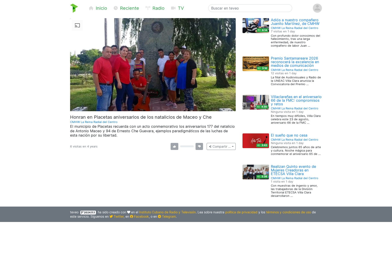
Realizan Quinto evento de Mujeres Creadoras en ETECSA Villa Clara (293, 170)
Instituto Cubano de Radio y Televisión (167, 212)
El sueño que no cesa (289, 135)
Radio (157, 8)
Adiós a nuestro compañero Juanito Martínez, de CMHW (295, 22)
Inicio (100, 8)
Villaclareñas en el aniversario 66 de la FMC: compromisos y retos (296, 100)
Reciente (129, 8)
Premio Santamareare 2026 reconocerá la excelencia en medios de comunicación (295, 62)
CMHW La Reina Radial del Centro (94, 122)
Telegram (168, 216)
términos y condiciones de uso (288, 212)
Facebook (141, 216)
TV (180, 8)
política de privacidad (241, 212)
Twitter (118, 216)
